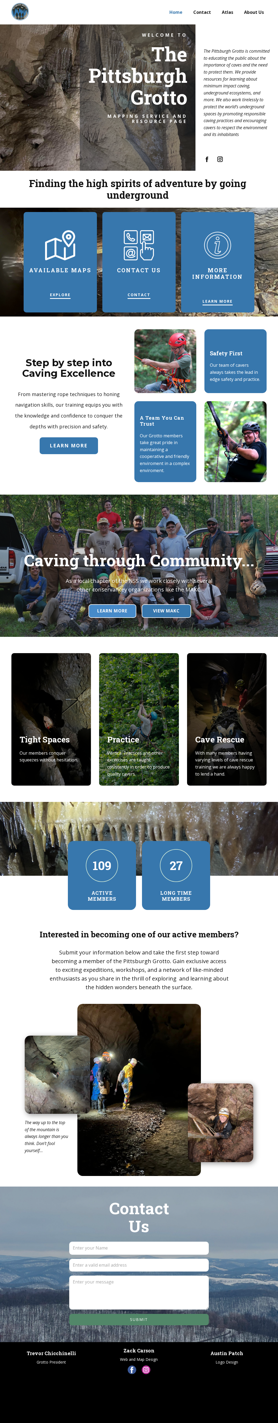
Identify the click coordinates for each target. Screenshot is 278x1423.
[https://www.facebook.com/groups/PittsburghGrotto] (207, 159)
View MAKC (166, 611)
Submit (139, 1319)
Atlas (227, 12)
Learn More (112, 611)
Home (175, 12)
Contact (202, 12)
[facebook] (132, 1369)
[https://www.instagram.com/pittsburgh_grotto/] (220, 159)
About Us (254, 12)
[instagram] (146, 1369)
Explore (60, 294)
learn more (218, 301)
